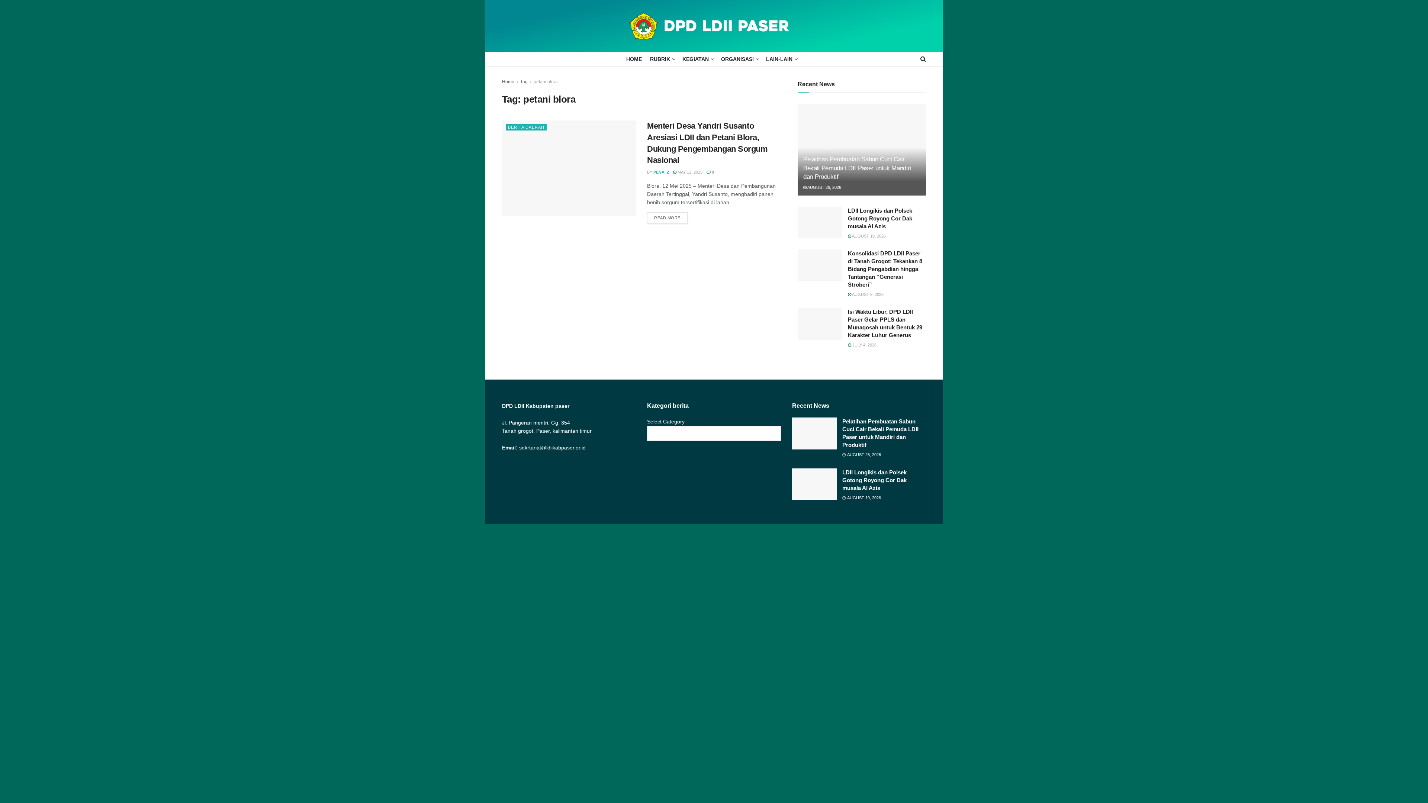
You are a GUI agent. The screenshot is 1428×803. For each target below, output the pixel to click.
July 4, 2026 (864, 345)
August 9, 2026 (867, 294)
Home (508, 81)
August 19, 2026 (868, 236)
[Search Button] (923, 59)
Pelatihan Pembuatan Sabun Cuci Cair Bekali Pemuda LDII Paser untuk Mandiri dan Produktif (857, 168)
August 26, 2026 (824, 187)
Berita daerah (526, 127)
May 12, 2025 (689, 172)
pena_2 (661, 172)
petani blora (546, 81)
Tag (524, 81)
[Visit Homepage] (714, 26)
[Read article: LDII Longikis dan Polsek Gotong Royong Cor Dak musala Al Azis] (820, 223)
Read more (671, 217)
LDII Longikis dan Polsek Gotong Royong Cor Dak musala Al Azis (880, 218)
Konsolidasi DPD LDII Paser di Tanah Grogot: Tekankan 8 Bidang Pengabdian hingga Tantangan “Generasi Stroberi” (885, 269)
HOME (634, 59)
